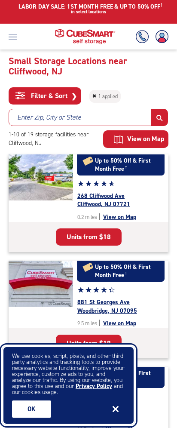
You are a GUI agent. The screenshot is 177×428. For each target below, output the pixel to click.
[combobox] (80, 117)
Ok (31, 409)
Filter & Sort (53, 96)
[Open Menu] (13, 36)
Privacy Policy (94, 386)
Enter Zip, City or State (49, 117)
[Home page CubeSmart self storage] (85, 31)
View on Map (119, 217)
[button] (159, 117)
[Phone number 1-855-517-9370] (144, 37)
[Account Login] (160, 37)
